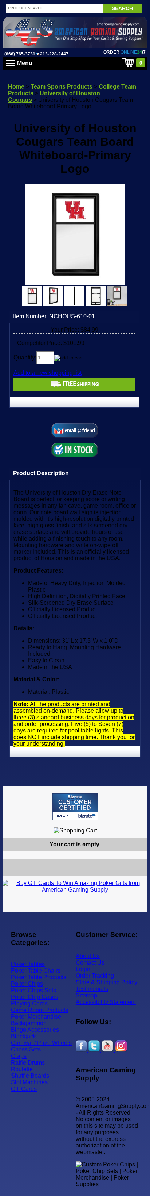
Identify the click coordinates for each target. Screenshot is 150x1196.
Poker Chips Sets (33, 990)
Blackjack (23, 1036)
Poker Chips (27, 984)
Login (83, 969)
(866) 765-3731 (19, 54)
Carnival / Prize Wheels (41, 1043)
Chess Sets (26, 1049)
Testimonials (92, 989)
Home (16, 87)
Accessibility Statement (106, 1002)
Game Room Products (39, 1010)
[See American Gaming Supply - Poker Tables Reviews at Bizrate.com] (75, 806)
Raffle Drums (28, 1063)
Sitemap (86, 995)
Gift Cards (24, 1089)
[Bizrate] (137, 823)
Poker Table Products (38, 977)
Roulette (22, 1069)
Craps (19, 1056)
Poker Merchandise (36, 1017)
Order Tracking (95, 976)
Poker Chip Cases (34, 997)
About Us (88, 956)
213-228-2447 (53, 54)
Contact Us (90, 963)
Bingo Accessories (35, 1030)
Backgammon (29, 1023)
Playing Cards (29, 1003)
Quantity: (24, 357)
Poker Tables (28, 964)
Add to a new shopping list (47, 373)
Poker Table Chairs (35, 971)
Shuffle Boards (30, 1076)
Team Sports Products (61, 87)
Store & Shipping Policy (106, 982)
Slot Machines (29, 1082)
